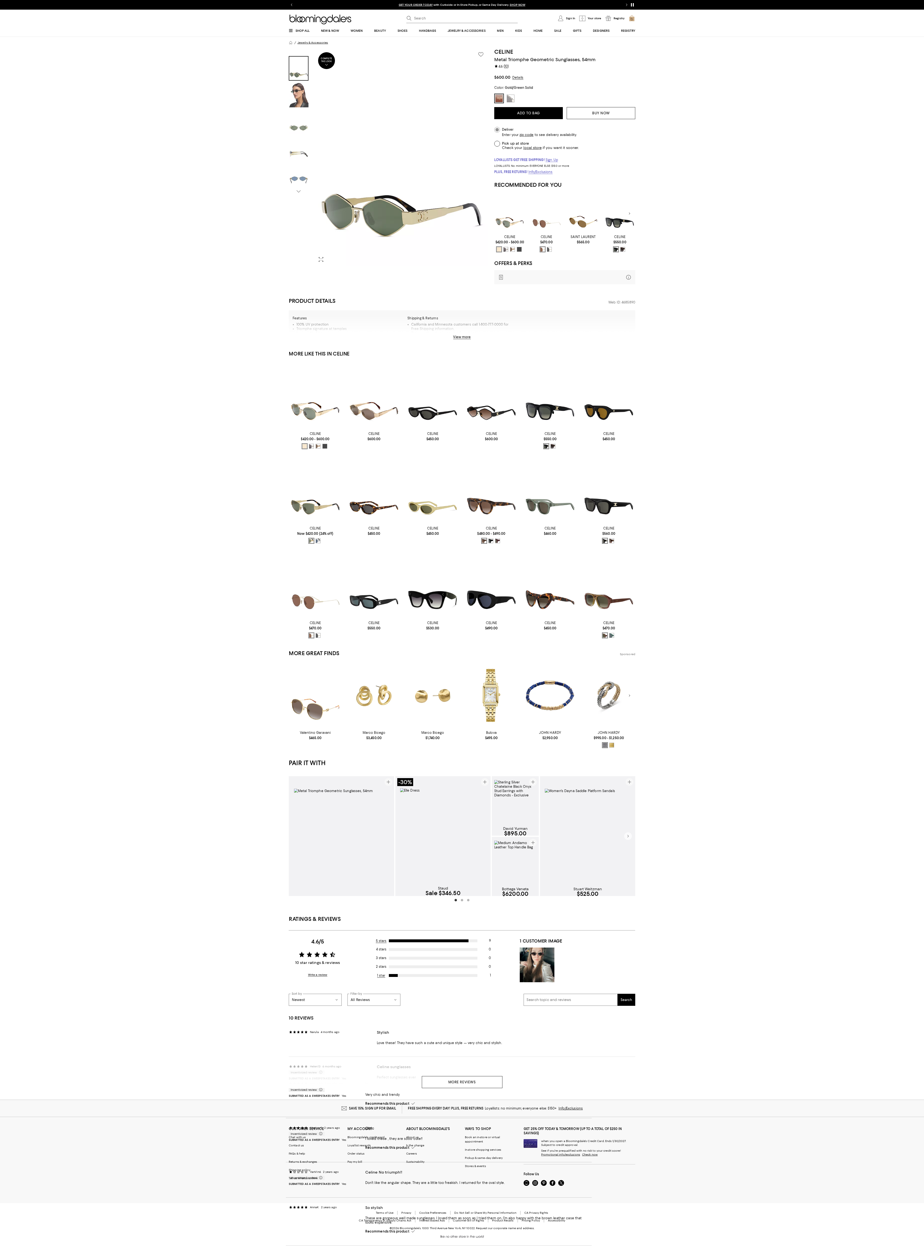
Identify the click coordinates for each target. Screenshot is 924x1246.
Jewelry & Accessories (312, 42)
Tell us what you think (303, 1178)
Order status (356, 1153)
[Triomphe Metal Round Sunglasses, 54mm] (509, 213)
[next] (628, 836)
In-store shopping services (483, 1149)
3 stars (381, 958)
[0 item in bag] (632, 18)
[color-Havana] (605, 635)
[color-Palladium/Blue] (318, 540)
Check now (590, 1154)
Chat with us (297, 1137)
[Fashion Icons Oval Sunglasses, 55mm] (583, 213)
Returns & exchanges (303, 1161)
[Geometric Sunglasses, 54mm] (373, 395)
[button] (388, 157)
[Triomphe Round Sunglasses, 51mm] (491, 490)
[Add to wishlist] (480, 54)
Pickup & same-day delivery (484, 1158)
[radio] (499, 249)
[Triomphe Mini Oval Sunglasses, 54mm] (432, 395)
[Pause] (632, 5)
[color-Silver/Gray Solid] (505, 249)
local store (532, 147)
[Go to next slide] (626, 5)
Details (517, 77)
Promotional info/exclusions (560, 1154)
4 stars (381, 949)
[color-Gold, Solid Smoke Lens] (549, 249)
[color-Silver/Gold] (605, 745)
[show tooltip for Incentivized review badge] (320, 1090)
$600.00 (502, 77)
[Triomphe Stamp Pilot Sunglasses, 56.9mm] (491, 585)
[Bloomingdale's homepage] (291, 43)
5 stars (381, 941)
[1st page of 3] (456, 900)
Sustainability (415, 1161)
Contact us (296, 1145)
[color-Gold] (611, 745)
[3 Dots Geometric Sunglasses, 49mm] (550, 490)
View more (462, 337)
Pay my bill (354, 1161)
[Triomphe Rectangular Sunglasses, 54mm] (373, 585)
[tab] (298, 68)
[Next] (629, 213)
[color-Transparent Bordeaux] (497, 540)
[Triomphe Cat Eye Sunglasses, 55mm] (315, 490)
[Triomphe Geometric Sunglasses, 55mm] (619, 213)
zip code (526, 134)
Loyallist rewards (359, 1145)
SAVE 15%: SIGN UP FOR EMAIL (372, 1108)
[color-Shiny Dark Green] (611, 635)
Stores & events (475, 1166)
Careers (411, 1153)
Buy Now (601, 113)
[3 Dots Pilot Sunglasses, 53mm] (608, 585)
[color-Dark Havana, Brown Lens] (484, 540)
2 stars (381, 966)
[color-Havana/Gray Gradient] (622, 249)
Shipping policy (299, 1170)
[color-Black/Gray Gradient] (616, 249)
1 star (381, 975)
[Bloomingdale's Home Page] (320, 19)
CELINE (503, 51)
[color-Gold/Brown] (512, 249)
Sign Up (551, 160)
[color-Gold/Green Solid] (499, 249)
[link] (509, 243)
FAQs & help (297, 1153)
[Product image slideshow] (401, 157)
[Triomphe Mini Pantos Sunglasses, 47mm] (608, 395)
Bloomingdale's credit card (366, 1137)
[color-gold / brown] (542, 249)
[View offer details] (564, 277)
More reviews (462, 1082)
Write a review (317, 974)
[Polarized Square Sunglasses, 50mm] (432, 585)
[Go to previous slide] (292, 5)
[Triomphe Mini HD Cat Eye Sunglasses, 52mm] (550, 585)
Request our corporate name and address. (505, 1228)
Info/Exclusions (540, 172)
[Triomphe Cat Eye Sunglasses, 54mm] (608, 490)
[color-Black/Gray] (519, 249)
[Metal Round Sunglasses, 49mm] (546, 213)
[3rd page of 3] (468, 900)
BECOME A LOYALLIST (416, 4)
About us (412, 1137)
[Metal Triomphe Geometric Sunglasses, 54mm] (491, 395)
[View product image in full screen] (321, 259)
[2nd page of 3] (462, 900)
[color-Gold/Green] (311, 540)
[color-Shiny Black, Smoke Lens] (490, 540)
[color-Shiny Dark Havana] (611, 540)
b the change (415, 1145)
